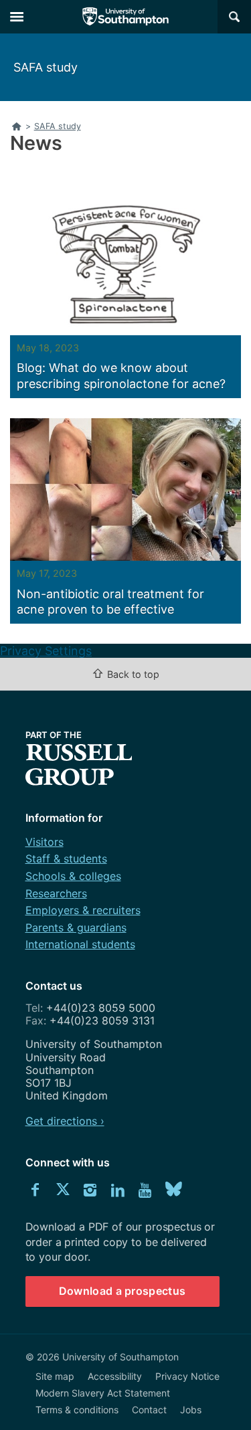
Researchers (56, 893)
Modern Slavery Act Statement (102, 1393)
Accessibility (115, 1376)
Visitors (44, 841)
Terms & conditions (76, 1409)
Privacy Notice (187, 1376)
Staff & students (66, 858)
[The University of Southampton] (126, 16)
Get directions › (64, 1121)
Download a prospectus (122, 1291)
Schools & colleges (73, 876)
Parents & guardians (76, 927)
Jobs (190, 1409)
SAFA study (45, 67)
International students (80, 944)
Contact (149, 1409)
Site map (54, 1376)
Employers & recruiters (83, 910)
